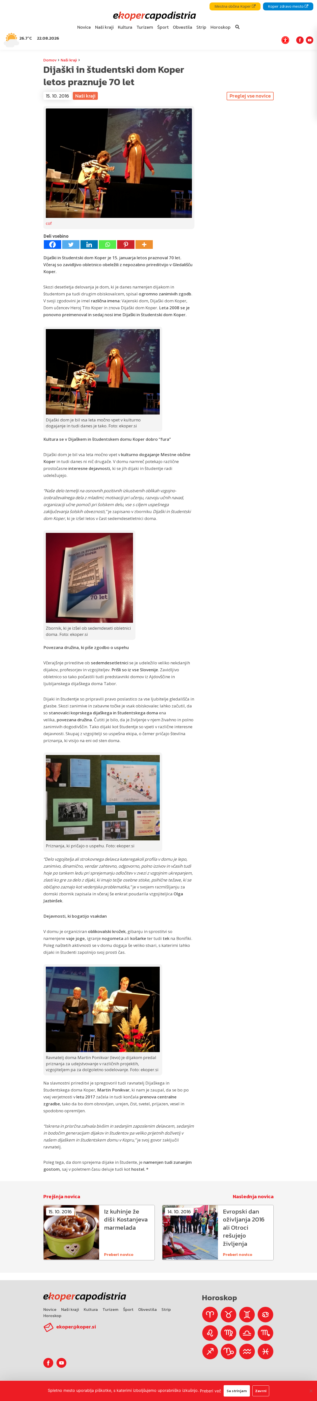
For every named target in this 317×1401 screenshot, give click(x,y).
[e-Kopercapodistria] (154, 16)
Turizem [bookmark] (144, 27)
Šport (128, 1309)
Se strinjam (237, 1391)
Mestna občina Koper (233, 6)
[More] (144, 244)
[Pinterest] (125, 244)
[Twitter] (70, 244)
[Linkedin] (89, 244)
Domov (49, 59)
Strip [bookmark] (201, 27)
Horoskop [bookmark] (221, 27)
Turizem (110, 1309)
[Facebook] (52, 244)
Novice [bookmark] (84, 27)
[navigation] (158, 25)
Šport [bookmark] (163, 27)
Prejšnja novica (61, 1196)
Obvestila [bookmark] (182, 27)
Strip (166, 1309)
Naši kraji (69, 59)
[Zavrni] (310, 1390)
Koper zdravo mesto (286, 6)
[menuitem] (84, 27)
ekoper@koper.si (76, 1326)
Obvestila (147, 1309)
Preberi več (210, 1390)
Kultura (91, 1309)
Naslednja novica (253, 1196)
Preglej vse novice (250, 96)
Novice (49, 1309)
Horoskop (52, 1315)
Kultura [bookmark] (125, 27)
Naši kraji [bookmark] (104, 27)
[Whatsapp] (107, 244)
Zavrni (260, 1391)
